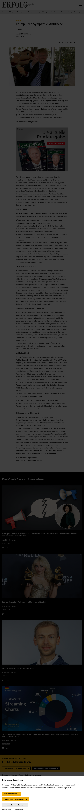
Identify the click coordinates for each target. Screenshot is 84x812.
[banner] (42, 406)
